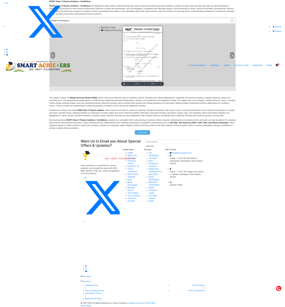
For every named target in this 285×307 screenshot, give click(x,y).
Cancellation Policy (93, 293)
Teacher (278, 27)
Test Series (132, 193)
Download (142, 132)
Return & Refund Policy (94, 290)
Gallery (131, 158)
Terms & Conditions (196, 290)
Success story (241, 65)
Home (130, 153)
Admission (257, 65)
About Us (132, 155)
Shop (151, 201)
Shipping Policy (91, 285)
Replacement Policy (93, 298)
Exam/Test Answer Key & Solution (155, 171)
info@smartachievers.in (182, 153)
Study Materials (197, 65)
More (226, 65)
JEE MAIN (153, 158)
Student (277, 31)
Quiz (129, 179)
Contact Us (133, 166)
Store (269, 65)
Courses (214, 65)
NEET (151, 161)
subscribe (150, 146)
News (151, 187)
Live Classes (133, 196)
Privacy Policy (198, 285)
